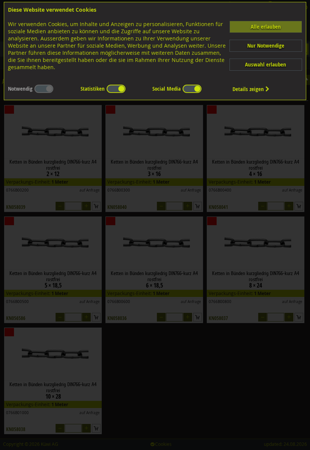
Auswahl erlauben (265, 64)
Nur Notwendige (265, 45)
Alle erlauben (266, 27)
